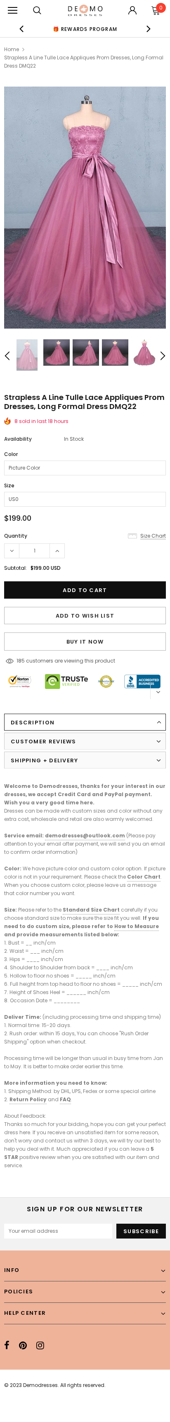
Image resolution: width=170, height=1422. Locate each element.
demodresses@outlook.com (85, 835)
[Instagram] (40, 1345)
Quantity (15, 535)
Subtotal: (15, 567)
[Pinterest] (23, 1345)
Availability (18, 438)
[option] (85, 29)
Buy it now (85, 642)
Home (11, 49)
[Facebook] (6, 1345)
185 (21, 660)
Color (11, 454)
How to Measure (136, 926)
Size (9, 485)
